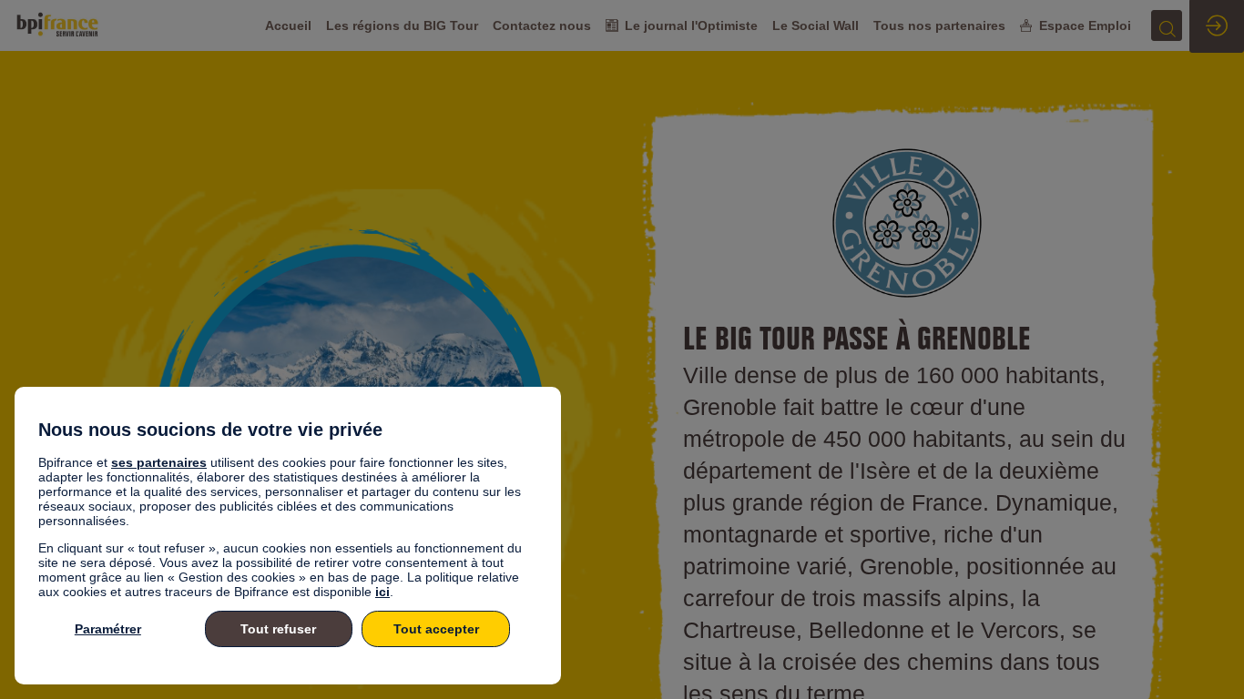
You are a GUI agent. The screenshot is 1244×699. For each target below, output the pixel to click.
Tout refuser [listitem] (278, 629)
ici (382, 591)
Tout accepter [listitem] (436, 629)
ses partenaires (159, 462)
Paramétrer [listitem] (108, 629)
